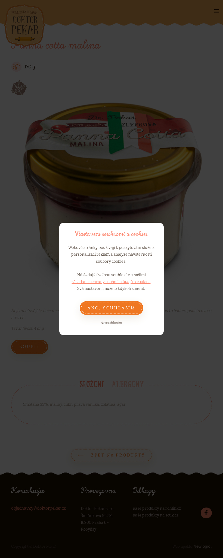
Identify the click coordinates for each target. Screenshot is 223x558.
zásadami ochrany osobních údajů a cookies (111, 281)
